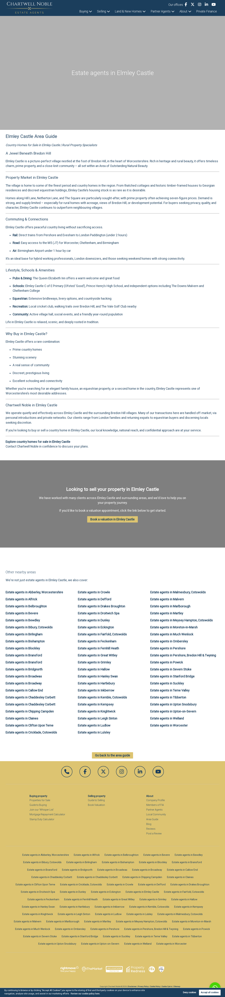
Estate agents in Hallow (94, 669)
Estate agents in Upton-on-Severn (173, 711)
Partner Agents (161, 11)
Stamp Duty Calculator (42, 819)
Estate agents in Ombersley (169, 641)
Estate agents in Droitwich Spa (98, 613)
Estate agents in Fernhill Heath (98, 648)
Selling (101, 11)
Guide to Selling (96, 800)
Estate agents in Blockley (23, 648)
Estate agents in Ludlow (94, 725)
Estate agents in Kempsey (96, 704)
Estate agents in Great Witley (97, 655)
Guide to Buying (38, 805)
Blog (148, 824)
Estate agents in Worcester (169, 725)
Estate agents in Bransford (24, 655)
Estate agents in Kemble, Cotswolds (102, 697)
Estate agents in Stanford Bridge (172, 676)
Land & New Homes (128, 11)
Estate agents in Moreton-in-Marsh (174, 627)
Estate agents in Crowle (94, 592)
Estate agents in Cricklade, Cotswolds (31, 732)
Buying (83, 11)
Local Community (156, 814)
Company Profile (155, 800)
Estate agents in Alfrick (21, 599)
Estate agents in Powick (166, 662)
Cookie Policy (155, 986)
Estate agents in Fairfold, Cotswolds (102, 634)
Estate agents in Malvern (167, 599)
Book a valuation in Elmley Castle (112, 519)
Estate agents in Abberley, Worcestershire (34, 592)
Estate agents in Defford (94, 599)
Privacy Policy (143, 986)
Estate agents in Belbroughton (26, 606)
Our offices (175, 4)
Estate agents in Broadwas (24, 676)
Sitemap (176, 986)
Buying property (38, 796)
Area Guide (152, 819)
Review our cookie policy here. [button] (85, 993)
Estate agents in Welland (167, 718)
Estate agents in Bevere (22, 613)
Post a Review (154, 833)
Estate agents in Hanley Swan (98, 676)
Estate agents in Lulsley (94, 732)
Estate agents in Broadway (24, 683)
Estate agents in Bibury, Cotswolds (29, 627)
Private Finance (206, 11)
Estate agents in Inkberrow (96, 690)
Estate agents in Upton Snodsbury (173, 704)
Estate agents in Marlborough (170, 606)
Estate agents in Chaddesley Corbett (30, 697)
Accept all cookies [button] (210, 992)
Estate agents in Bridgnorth (24, 669)
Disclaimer (132, 986)
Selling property (96, 796)
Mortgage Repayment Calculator (47, 814)
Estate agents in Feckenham (97, 641)
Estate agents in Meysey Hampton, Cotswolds (181, 620)
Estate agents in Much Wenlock (171, 634)
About (183, 11)
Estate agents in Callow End (24, 690)
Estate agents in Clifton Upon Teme (29, 725)
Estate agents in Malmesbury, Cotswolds (178, 592)
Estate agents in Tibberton (168, 697)
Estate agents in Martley (166, 613)
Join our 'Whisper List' (42, 809)
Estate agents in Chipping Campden (30, 711)
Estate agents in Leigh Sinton (97, 718)
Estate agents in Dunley (94, 620)
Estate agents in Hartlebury (96, 683)
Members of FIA (155, 805)
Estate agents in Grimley (94, 662)
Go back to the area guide (112, 755)
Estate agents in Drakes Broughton (101, 606)
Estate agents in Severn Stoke (170, 669)
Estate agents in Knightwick (96, 711)
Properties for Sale (40, 800)
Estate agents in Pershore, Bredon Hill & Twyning (183, 655)
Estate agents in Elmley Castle (142, 891)
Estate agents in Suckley (167, 683)
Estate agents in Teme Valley (169, 690)
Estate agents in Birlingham (24, 634)
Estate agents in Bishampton (25, 641)
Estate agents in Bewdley (23, 620)
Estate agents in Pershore (168, 648)
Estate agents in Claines (22, 718)
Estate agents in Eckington (96, 627)
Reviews (150, 828)
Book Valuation (96, 805)
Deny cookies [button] (189, 992)
